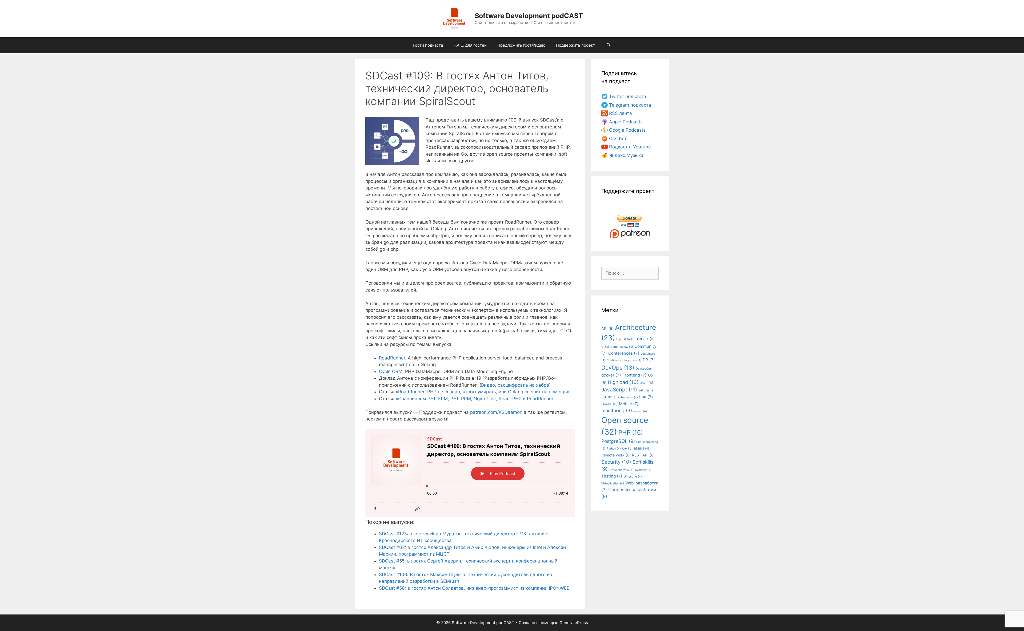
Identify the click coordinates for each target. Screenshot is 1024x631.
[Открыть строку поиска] (608, 45)
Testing (611, 476)
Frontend (634, 375)
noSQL (640, 411)
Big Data (626, 339)
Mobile (629, 403)
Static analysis (621, 470)
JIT (612, 397)
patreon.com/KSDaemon (496, 412)
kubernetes (628, 397)
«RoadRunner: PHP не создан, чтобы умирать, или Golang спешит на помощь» (482, 391)
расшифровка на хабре (523, 385)
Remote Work (616, 455)
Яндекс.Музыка (626, 155)
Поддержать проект (575, 45)
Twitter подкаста (627, 96)
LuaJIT (609, 404)
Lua (646, 396)
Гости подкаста (428, 45)
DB (649, 359)
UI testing (633, 476)
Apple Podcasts (626, 121)
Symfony (643, 470)
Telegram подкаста (630, 105)
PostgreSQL (618, 441)
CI (605, 347)
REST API (643, 455)
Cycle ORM (390, 371)
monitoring (616, 410)
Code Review (621, 347)
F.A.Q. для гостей (470, 45)
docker (611, 375)
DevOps (617, 367)
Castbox (618, 138)
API (607, 328)
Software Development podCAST (529, 16)
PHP (630, 432)
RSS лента (620, 113)
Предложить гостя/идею (521, 45)
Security (616, 462)
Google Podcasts (627, 130)
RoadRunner (392, 358)
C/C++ (646, 339)
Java (646, 383)
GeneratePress (573, 622)
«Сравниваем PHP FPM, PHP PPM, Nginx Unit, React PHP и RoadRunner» (476, 398)
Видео (488, 385)
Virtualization (612, 483)
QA (627, 448)
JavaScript (619, 389)
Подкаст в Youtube (630, 146)
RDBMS (641, 448)
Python (614, 448)
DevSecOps (646, 368)
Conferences (623, 353)
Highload (623, 382)
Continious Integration (624, 360)
